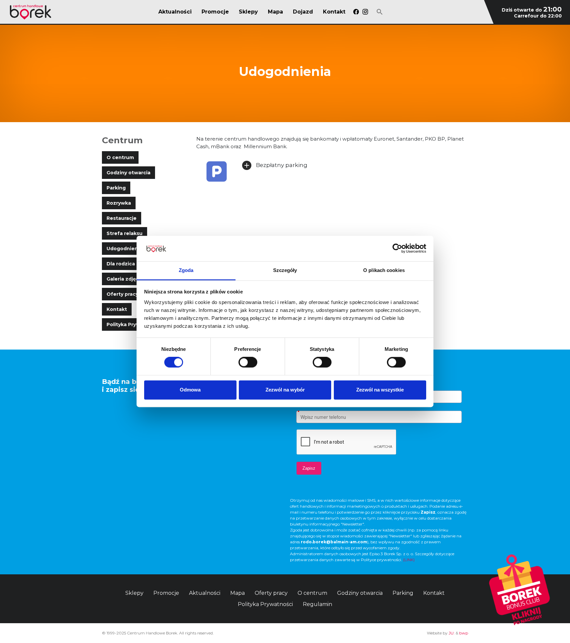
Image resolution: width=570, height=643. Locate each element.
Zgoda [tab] (186, 270)
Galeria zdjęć (123, 279)
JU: (452, 632)
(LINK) (409, 559)
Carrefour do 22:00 (538, 16)
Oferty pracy (122, 294)
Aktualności (175, 12)
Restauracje (122, 218)
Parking (116, 188)
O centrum (120, 157)
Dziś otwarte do (532, 10)
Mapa (275, 12)
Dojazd (303, 12)
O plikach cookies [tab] (384, 270)
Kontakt (334, 12)
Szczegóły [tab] (285, 270)
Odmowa (190, 389)
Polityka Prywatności (133, 324)
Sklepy (248, 12)
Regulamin (317, 604)
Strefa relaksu (124, 233)
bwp (463, 632)
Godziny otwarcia (128, 173)
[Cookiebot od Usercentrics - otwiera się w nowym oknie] (397, 249)
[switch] (247, 362)
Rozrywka (119, 203)
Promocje (215, 12)
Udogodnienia (124, 249)
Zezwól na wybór (285, 389)
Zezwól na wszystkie (380, 389)
